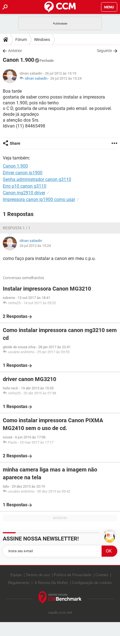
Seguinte (104, 50)
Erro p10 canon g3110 (24, 186)
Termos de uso (38, 575)
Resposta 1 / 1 (16, 228)
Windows (42, 39)
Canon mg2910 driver (24, 192)
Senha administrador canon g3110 (37, 179)
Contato (101, 575)
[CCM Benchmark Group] (60, 598)
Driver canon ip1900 (22, 172)
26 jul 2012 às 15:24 (65, 78)
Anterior (15, 50)
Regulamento (18, 583)
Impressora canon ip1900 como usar (39, 199)
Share (15, 143)
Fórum (21, 39)
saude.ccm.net (60, 612)
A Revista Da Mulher (51, 583)
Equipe (15, 575)
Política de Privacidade (72, 575)
